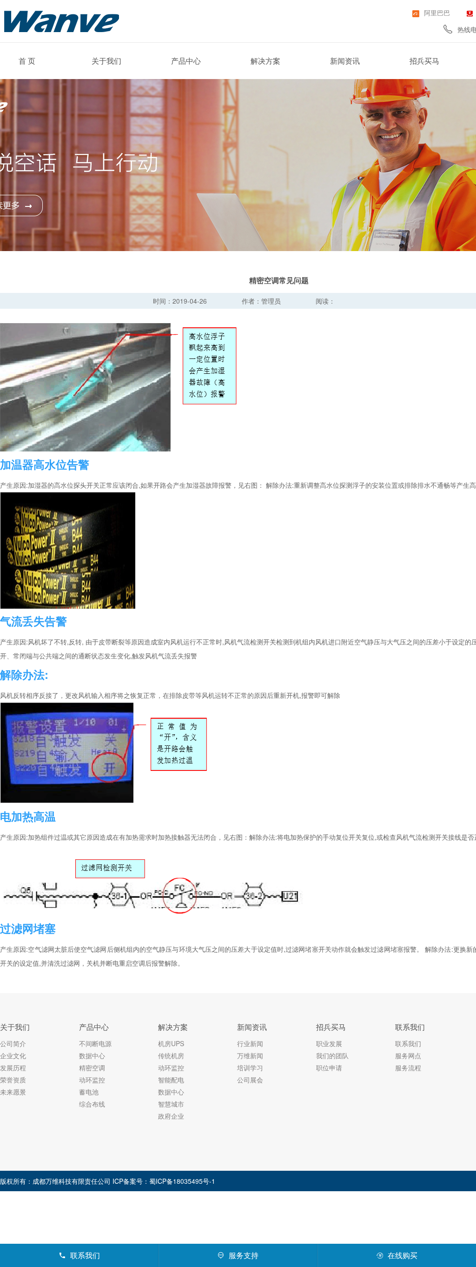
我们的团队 (332, 1055)
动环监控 (92, 1079)
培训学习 (250, 1067)
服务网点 (408, 1055)
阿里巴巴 (437, 12)
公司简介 (13, 1043)
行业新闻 (250, 1043)
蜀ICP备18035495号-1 (182, 1181)
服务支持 (237, 1255)
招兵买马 (424, 60)
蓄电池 (89, 1091)
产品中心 (186, 60)
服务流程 (408, 1067)
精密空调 (92, 1067)
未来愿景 (13, 1091)
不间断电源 (95, 1043)
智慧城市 (171, 1103)
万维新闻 (250, 1055)
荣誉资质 (13, 1079)
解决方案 (265, 60)
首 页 (27, 60)
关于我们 (106, 60)
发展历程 (13, 1067)
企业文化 (13, 1055)
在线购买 (396, 1255)
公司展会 (250, 1079)
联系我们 (410, 1027)
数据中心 (92, 1055)
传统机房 (171, 1055)
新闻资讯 (345, 60)
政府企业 (171, 1116)
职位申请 (329, 1067)
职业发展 (329, 1043)
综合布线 (92, 1103)
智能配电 (171, 1079)
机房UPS (171, 1043)
